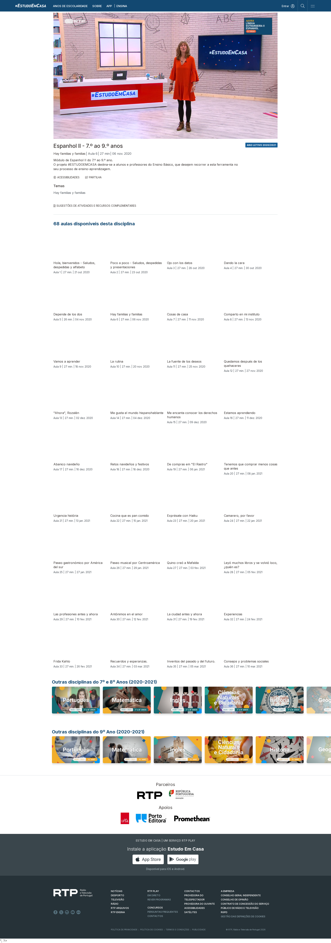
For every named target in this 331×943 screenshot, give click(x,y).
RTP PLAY (153, 891)
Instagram (67, 912)
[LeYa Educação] (125, 818)
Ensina (121, 6)
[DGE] (181, 794)
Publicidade (199, 929)
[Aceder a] (76, 704)
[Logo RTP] (69, 893)
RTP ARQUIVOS (120, 908)
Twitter (61, 912)
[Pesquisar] (303, 6)
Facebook (55, 912)
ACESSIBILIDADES (68, 177)
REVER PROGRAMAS (159, 899)
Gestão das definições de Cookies (243, 916)
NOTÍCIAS (116, 891)
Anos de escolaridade (70, 6)
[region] (165, 76)
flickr (78, 912)
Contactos (155, 916)
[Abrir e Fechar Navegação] (313, 6)
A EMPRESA (227, 891)
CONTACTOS (192, 891)
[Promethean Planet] (192, 818)
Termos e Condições (177, 929)
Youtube (73, 912)
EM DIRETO (153, 895)
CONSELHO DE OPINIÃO (234, 899)
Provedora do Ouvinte (199, 903)
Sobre (97, 6)
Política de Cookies (151, 929)
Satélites (190, 912)
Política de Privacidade (124, 929)
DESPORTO (117, 895)
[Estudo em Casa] (30, 5)
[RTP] (149, 795)
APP (109, 6)
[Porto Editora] (151, 818)
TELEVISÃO (117, 899)
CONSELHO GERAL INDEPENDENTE (241, 895)
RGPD (224, 912)
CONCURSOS (155, 907)
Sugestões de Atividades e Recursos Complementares (96, 205)
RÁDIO (114, 903)
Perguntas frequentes (162, 911)
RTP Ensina (118, 912)
